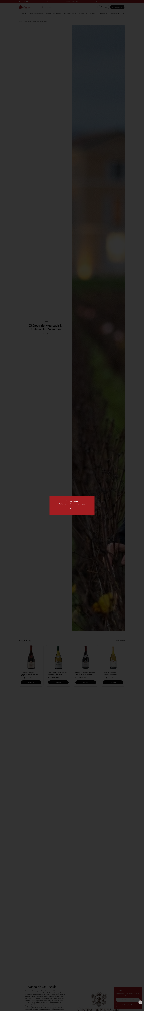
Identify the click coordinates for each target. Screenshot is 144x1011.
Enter (72, 509)
